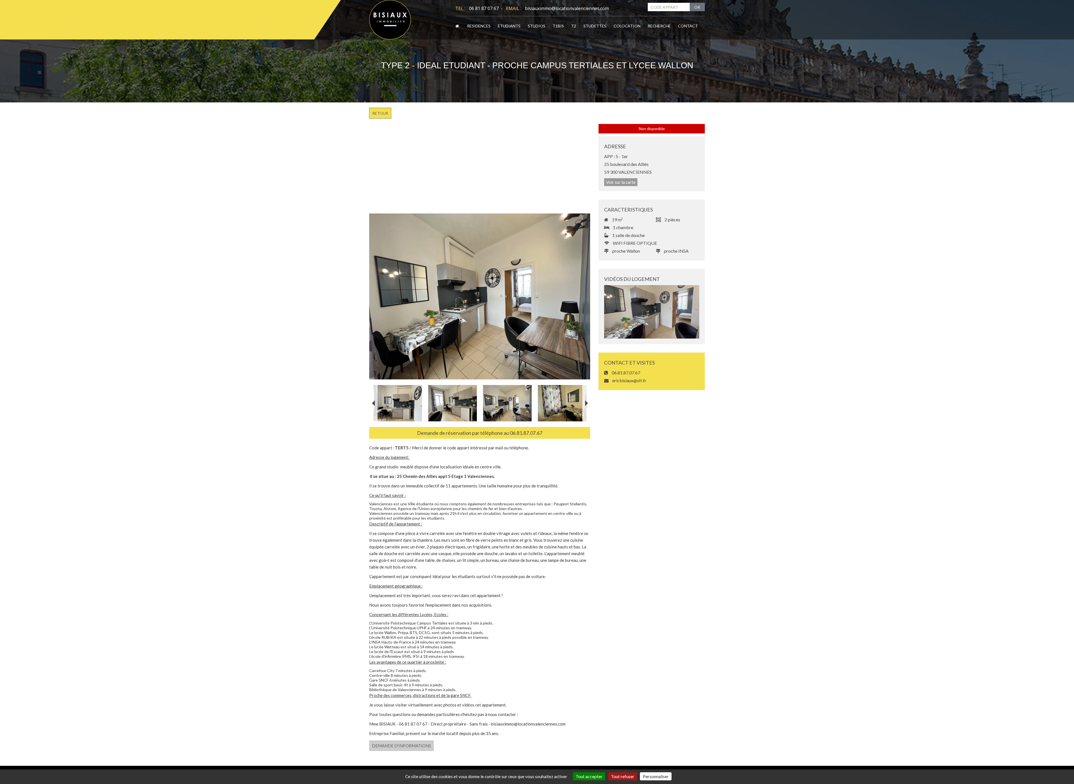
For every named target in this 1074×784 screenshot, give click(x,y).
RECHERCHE (659, 26)
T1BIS (558, 26)
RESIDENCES (479, 26)
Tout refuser (622, 776)
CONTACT (688, 26)
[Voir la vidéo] (651, 312)
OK (697, 7)
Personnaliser (656, 776)
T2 (573, 26)
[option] (479, 296)
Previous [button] (373, 403)
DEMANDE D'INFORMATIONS (401, 745)
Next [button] (586, 403)
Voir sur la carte (620, 182)
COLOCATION (627, 26)
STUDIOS (536, 26)
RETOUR (380, 113)
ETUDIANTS (509, 26)
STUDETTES (594, 26)
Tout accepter (589, 776)
